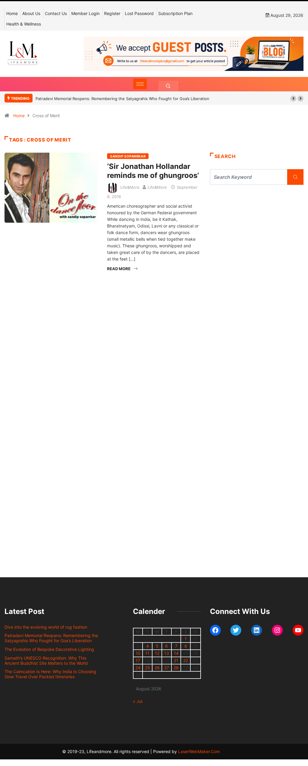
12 (157, 653)
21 (176, 660)
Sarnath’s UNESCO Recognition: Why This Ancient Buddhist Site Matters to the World (46, 660)
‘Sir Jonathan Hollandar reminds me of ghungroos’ (153, 171)
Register (112, 13)
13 (166, 653)
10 (138, 653)
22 (185, 660)
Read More (119, 268)
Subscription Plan (175, 13)
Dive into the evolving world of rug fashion (47, 627)
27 (166, 667)
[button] (293, 99)
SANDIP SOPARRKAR (128, 156)
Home (12, 13)
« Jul (137, 701)
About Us (31, 13)
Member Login (85, 13)
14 (176, 653)
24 (137, 667)
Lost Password (139, 13)
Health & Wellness (23, 23)
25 (147, 667)
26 (157, 667)
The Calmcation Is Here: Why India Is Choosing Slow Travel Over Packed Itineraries (50, 674)
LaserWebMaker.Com (199, 751)
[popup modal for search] (168, 86)
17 (138, 660)
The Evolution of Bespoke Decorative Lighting (152, 98)
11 (147, 653)
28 (176, 667)
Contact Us (56, 13)
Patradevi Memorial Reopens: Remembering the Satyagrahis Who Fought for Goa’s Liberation (51, 638)
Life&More (130, 187)
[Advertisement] (256, 240)
